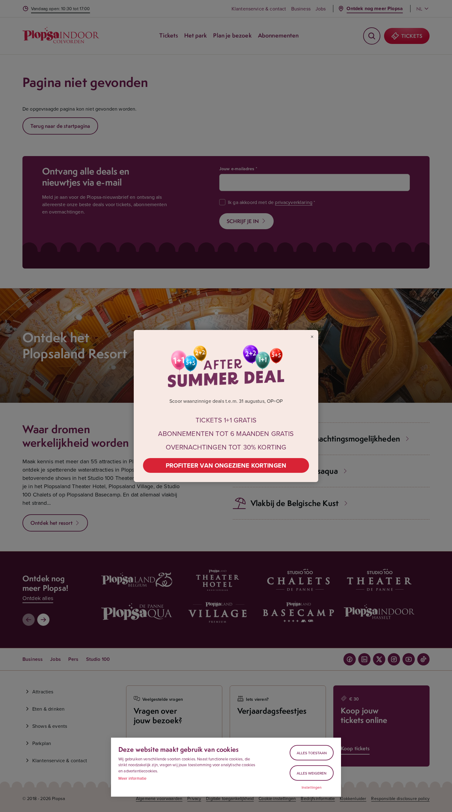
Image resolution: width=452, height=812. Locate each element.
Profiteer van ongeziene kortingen (226, 465)
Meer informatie (132, 778)
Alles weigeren (312, 773)
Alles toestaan (312, 752)
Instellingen (312, 787)
